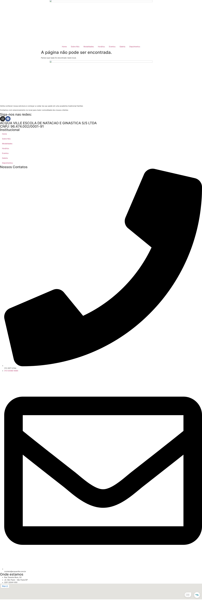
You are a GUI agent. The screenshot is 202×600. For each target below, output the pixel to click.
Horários (101, 47)
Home (64, 47)
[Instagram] (2, 118)
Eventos (112, 47)
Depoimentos (134, 47)
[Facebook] (8, 118)
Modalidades (89, 47)
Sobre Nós (75, 47)
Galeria (122, 47)
